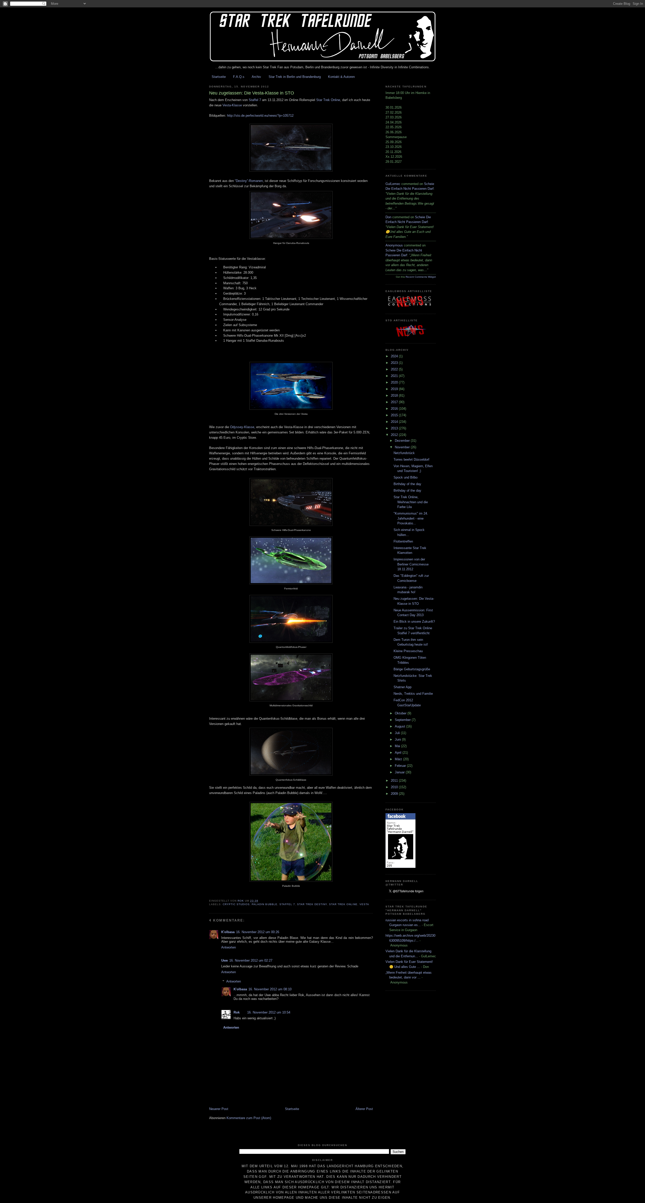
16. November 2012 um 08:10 (270, 989)
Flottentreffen (403, 541)
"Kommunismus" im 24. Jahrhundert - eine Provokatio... (411, 518)
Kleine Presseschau (408, 651)
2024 (395, 356)
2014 (395, 422)
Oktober (401, 713)
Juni (398, 739)
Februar (401, 766)
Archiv (256, 77)
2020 (395, 382)
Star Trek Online (328, 100)
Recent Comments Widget (421, 276)
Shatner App (402, 687)
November (403, 447)
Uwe (224, 960)
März (399, 759)
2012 (395, 435)
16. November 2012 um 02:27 (250, 960)
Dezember (403, 440)
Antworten (228, 947)
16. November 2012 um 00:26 (257, 932)
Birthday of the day (407, 484)
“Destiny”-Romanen (249, 181)
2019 (395, 389)
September (403, 720)
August (400, 726)
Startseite (219, 77)
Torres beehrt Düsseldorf (411, 459)
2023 (395, 363)
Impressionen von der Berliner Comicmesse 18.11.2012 (411, 564)
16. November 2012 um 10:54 (268, 1012)
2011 (395, 780)
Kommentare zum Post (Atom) (249, 1118)
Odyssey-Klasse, (242, 427)
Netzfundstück (404, 453)
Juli (398, 733)
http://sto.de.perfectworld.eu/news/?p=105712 (260, 115)
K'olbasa (228, 932)
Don (388, 217)
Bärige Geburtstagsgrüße (412, 669)
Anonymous (394, 245)
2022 (395, 369)
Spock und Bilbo (405, 477)
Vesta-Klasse (232, 105)
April (398, 752)
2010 (395, 787)
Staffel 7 (255, 100)
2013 (395, 428)
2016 (395, 408)
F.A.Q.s (238, 77)
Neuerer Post (218, 1109)
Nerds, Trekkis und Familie (413, 693)
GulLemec (392, 184)
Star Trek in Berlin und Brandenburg (295, 77)
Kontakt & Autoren (341, 77)
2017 (395, 402)
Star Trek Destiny (312, 904)
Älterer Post (364, 1109)
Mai (398, 746)
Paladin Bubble (264, 904)
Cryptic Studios (236, 904)
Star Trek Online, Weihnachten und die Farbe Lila (411, 502)
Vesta (364, 904)
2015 (395, 415)
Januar (400, 772)
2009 (395, 794)
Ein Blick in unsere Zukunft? (414, 621)
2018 (395, 395)
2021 (395, 376)
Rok (237, 1012)
